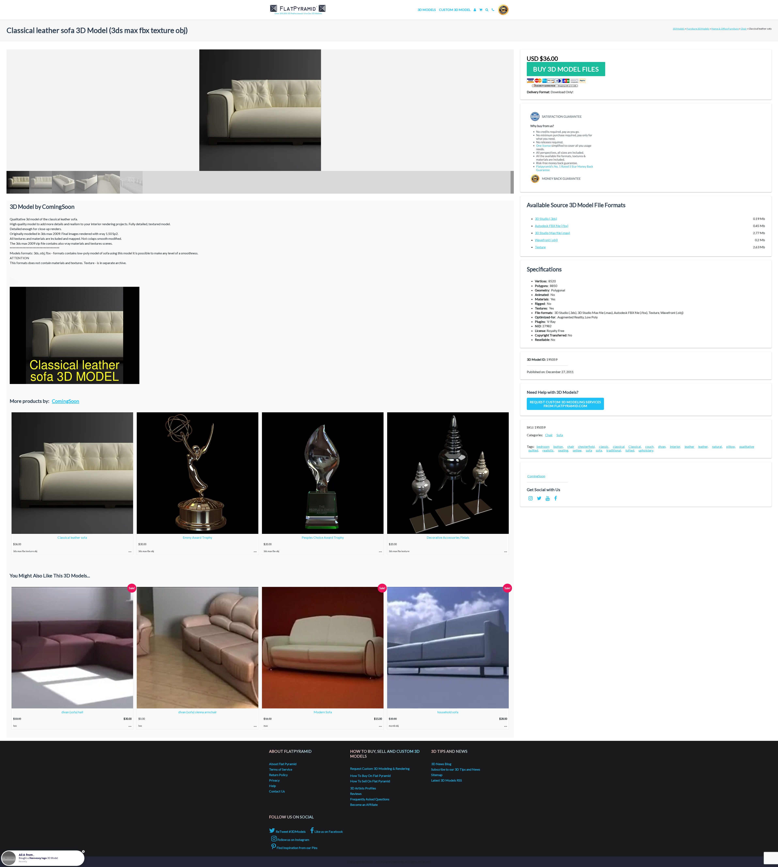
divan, (662, 446)
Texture (540, 247)
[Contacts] (493, 10)
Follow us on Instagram (293, 839)
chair (570, 446)
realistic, (548, 450)
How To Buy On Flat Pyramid (370, 775)
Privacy (274, 780)
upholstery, (646, 450)
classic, (604, 446)
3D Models (427, 10)
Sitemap (436, 775)
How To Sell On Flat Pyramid (370, 781)
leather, (703, 446)
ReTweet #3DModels (290, 831)
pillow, (730, 446)
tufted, (630, 450)
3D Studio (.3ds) (546, 219)
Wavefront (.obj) (546, 240)
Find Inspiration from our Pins (296, 848)
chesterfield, (586, 446)
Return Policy (278, 775)
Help (272, 786)
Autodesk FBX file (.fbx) (551, 226)
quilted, (533, 450)
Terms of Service (280, 769)
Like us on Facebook (328, 831)
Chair (744, 28)
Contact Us (277, 791)
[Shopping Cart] (480, 10)
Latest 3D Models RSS (446, 780)
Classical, (634, 446)
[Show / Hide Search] (486, 10)
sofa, (599, 450)
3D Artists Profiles (363, 788)
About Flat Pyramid (282, 764)
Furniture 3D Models (698, 28)
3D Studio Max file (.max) (552, 233)
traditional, (614, 450)
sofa (589, 450)
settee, (577, 450)
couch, (649, 446)
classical (619, 446)
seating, (563, 450)
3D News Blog (441, 764)
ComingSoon (65, 401)
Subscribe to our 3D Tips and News (455, 769)
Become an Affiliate (364, 804)
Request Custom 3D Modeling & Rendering (380, 768)
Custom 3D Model (454, 10)
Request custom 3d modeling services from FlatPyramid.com (565, 404)
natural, (717, 446)
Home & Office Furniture (725, 28)
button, (558, 446)
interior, (675, 446)
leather (689, 446)
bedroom (542, 446)
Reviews (356, 794)
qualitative (746, 446)
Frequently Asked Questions (369, 799)
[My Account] (475, 10)
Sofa (560, 435)
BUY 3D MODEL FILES (566, 69)
